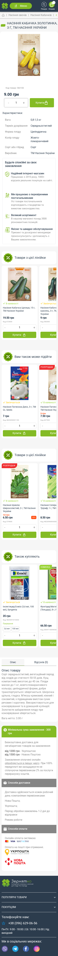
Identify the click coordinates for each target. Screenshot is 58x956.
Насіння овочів (18, 15)
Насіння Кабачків (41, 15)
